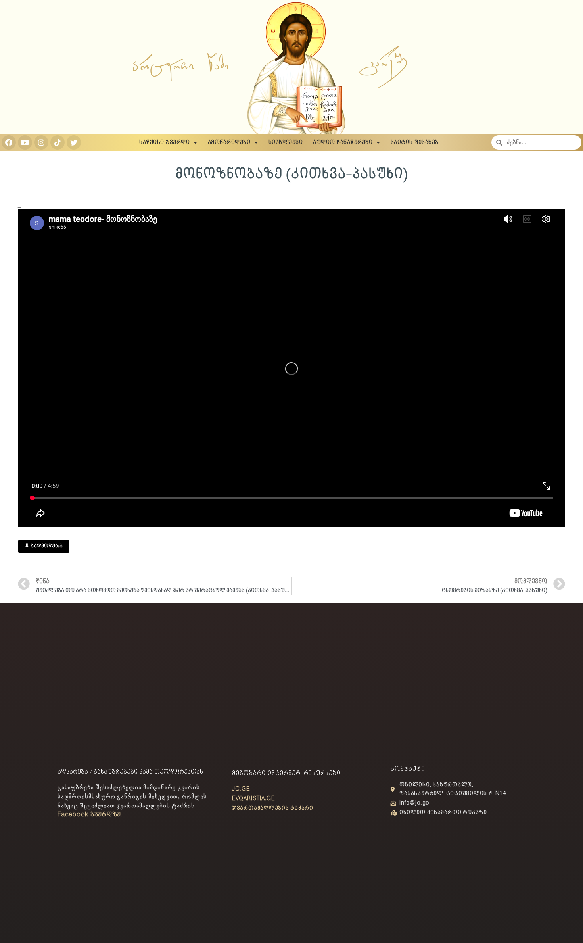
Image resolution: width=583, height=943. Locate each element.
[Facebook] (9, 142)
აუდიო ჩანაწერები (342, 142)
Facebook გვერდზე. (90, 814)
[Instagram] (41, 142)
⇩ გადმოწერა (44, 546)
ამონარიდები (229, 142)
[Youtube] (25, 142)
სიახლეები (285, 142)
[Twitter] (74, 142)
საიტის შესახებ (415, 142)
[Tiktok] (57, 142)
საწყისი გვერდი (164, 142)
